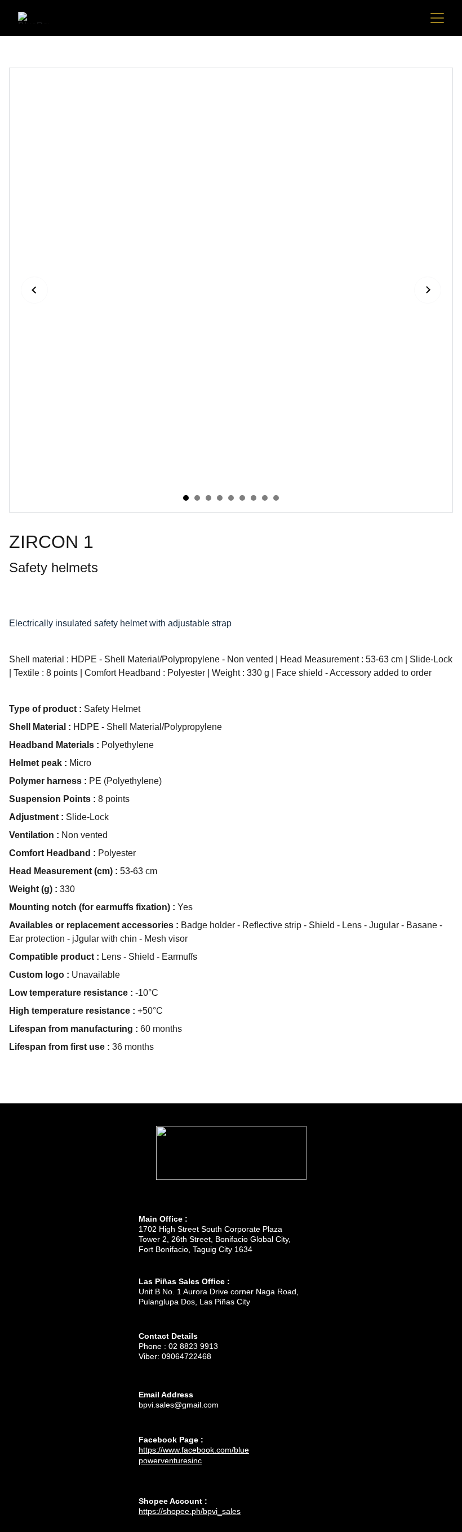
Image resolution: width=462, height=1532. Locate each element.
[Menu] (437, 18)
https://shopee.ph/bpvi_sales (190, 1511)
